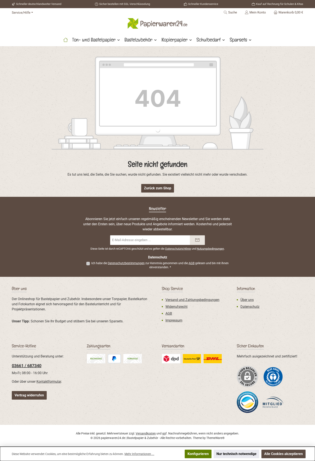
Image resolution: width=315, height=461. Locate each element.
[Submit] (197, 240)
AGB (192, 263)
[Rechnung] (96, 358)
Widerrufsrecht (176, 307)
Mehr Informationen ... (139, 454)
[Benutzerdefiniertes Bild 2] (171, 358)
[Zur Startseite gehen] (157, 23)
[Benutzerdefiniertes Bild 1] (273, 376)
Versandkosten (146, 433)
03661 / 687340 (26, 365)
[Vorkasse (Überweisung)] (132, 358)
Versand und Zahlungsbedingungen (192, 300)
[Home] (65, 39)
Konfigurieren (198, 454)
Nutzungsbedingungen (210, 248)
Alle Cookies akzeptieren (283, 454)
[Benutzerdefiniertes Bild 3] (192, 358)
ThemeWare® (215, 438)
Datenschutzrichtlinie (178, 248)
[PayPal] (114, 358)
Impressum (173, 320)
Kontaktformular (48, 381)
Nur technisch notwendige (236, 454)
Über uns (247, 300)
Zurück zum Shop (157, 188)
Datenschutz (250, 307)
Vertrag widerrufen (29, 395)
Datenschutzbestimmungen (126, 263)
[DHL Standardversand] (212, 358)
